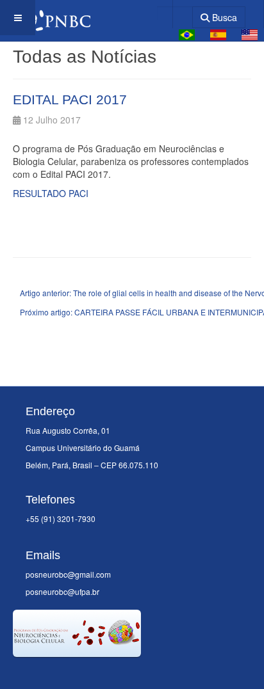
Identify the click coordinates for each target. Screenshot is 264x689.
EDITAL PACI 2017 (70, 99)
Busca (223, 17)
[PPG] (45, 17)
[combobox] (174, 13)
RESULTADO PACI (50, 193)
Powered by (71, 673)
